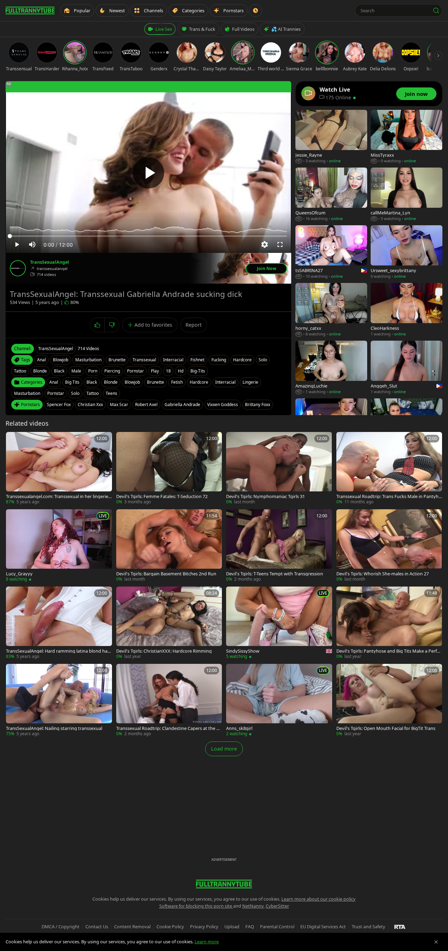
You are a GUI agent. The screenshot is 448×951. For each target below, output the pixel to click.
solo (263, 360)
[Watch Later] (255, 10)
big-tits (197, 371)
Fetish (177, 382)
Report (194, 324)
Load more (224, 748)
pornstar (135, 371)
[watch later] (14, 440)
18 (168, 371)
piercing (112, 371)
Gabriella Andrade (182, 404)
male (76, 371)
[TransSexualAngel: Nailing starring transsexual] (59, 700)
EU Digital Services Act (323, 926)
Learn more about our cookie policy (318, 899)
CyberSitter (277, 906)
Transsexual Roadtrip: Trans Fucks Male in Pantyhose (388, 496)
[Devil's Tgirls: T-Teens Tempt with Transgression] (279, 545)
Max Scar (119, 404)
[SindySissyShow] (279, 623)
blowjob (60, 360)
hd (180, 371)
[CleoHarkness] (406, 310)
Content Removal (132, 926)
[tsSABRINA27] (331, 252)
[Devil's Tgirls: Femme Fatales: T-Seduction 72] (169, 468)
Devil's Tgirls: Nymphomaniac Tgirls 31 (265, 496)
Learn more (207, 941)
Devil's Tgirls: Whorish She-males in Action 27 (382, 574)
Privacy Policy (204, 926)
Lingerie (250, 382)
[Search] (436, 10)
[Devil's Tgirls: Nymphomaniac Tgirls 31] (279, 468)
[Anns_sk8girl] (279, 700)
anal (41, 360)
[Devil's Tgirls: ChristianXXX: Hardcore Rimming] (169, 623)
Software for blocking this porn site (196, 906)
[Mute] (32, 244)
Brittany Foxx (257, 404)
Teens (111, 393)
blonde (40, 371)
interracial (173, 360)
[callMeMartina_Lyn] (406, 195)
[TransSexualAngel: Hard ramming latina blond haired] (59, 623)
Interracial (225, 382)
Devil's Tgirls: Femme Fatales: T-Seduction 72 (162, 496)
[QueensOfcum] (331, 195)
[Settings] (265, 244)
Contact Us (96, 926)
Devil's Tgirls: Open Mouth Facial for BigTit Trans (385, 728)
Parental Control (277, 926)
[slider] (148, 236)
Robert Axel (146, 404)
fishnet (197, 360)
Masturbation (27, 393)
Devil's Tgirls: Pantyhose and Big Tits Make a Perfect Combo (388, 651)
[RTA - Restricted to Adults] (399, 926)
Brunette (155, 382)
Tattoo (92, 393)
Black (91, 382)
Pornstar (55, 393)
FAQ (249, 926)
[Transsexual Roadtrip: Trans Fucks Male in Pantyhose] (389, 468)
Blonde (111, 382)
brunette (117, 360)
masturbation (88, 360)
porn (92, 371)
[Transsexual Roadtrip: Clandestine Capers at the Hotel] (169, 700)
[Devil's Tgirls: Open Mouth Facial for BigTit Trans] (389, 700)
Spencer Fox (59, 404)
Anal (53, 382)
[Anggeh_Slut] (406, 368)
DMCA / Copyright (60, 926)
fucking (218, 360)
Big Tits (72, 382)
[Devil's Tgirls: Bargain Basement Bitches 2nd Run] (169, 545)
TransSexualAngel (49, 262)
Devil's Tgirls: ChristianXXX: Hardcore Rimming (164, 651)
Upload (231, 926)
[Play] (148, 173)
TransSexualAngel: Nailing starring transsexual (54, 728)
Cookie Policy (170, 926)
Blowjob (132, 382)
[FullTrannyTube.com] (30, 10)
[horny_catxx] (331, 310)
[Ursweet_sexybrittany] (406, 252)
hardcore (242, 360)
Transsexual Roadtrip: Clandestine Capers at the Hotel (167, 728)
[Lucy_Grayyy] (59, 545)
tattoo (20, 371)
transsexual (144, 360)
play (155, 371)
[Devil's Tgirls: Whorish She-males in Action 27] (389, 545)
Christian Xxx (90, 404)
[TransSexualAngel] (18, 268)
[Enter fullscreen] (280, 244)
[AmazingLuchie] (331, 368)
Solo (75, 393)
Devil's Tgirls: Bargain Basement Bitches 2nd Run (166, 574)
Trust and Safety (368, 926)
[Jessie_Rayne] (331, 137)
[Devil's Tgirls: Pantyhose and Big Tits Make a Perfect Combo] (389, 623)
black (59, 371)
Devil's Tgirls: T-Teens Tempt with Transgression (274, 574)
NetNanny (253, 906)
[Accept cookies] (436, 942)
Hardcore (199, 382)
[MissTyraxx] (406, 137)
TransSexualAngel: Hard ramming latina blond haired (58, 651)
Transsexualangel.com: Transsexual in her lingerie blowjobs (57, 496)
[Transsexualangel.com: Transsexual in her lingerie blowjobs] (59, 468)
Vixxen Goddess (222, 404)
